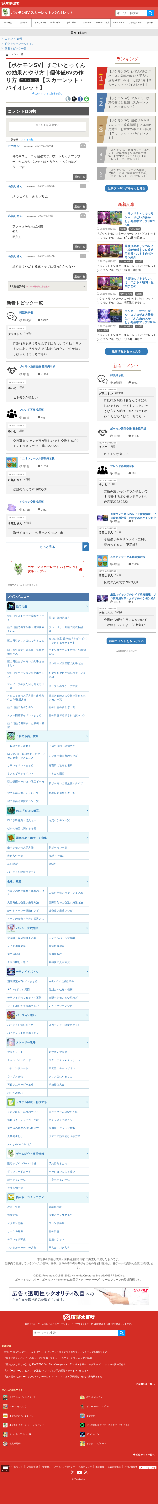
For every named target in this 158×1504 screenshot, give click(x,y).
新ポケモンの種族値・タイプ (66, 783)
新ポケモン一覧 (58, 847)
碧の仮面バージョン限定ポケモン (25, 783)
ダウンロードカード (19, 1171)
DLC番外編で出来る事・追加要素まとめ (25, 652)
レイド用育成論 (16, 946)
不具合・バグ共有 (59, 1247)
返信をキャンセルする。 (19, 43)
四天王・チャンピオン (62, 1068)
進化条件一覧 (15, 855)
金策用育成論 (57, 946)
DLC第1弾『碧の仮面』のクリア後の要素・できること (26, 755)
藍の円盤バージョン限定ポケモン (25, 674)
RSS (85, 1472)
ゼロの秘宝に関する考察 (21, 828)
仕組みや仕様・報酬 (60, 989)
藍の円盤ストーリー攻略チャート (25, 617)
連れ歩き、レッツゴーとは (23, 1120)
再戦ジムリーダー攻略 (20, 1084)
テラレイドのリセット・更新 (24, 997)
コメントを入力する (47, 124)
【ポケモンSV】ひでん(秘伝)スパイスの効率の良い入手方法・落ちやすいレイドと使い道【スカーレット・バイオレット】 (129, 78)
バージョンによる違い (62, 1171)
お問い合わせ (130, 1467)
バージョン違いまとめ (20, 1024)
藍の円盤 (8, 22)
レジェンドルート (18, 1068)
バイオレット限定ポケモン (23, 1033)
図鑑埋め (87, 22)
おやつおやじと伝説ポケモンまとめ (67, 674)
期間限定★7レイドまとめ (22, 981)
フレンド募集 (57, 1223)
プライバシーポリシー (64, 1467)
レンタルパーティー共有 (21, 1247)
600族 (52, 863)
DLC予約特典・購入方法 (21, 820)
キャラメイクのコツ (60, 1120)
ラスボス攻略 (15, 1076)
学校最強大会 (57, 1084)
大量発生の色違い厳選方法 (23, 902)
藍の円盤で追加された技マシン (67, 715)
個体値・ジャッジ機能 (62, 1128)
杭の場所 (12, 863)
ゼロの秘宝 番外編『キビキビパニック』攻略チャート (68, 640)
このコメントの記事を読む (48, 93)
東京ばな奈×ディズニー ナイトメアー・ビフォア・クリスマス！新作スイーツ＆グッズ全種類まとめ (56, 1352)
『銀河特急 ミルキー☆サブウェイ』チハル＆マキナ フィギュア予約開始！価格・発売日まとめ (53, 1376)
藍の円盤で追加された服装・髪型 (25, 725)
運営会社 (100, 1467)
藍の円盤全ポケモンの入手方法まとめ (25, 663)
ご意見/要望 (32, 1467)
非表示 (83, 32)
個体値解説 (55, 954)
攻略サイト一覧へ (145, 1454)
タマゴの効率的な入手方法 (64, 1136)
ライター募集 (149, 1468)
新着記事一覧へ (146, 1384)
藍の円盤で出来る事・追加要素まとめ (25, 629)
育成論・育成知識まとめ (21, 937)
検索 (150, 13)
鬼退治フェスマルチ (60, 1215)
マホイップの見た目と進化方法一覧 (25, 686)
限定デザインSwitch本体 (22, 1163)
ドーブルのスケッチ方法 (63, 686)
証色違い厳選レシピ (60, 910)
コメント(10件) (13, 38)
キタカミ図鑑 (57, 773)
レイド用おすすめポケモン (23, 1005)
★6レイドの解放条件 (61, 981)
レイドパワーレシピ (60, 1005)
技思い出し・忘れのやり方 (23, 1111)
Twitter (73, 1472)
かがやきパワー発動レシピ (23, 910)
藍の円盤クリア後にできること (25, 640)
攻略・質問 (14, 1207)
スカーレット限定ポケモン (64, 1024)
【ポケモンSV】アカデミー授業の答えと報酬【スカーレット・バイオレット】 (129, 102)
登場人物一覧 (15, 1187)
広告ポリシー (85, 1467)
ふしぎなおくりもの (134, 22)
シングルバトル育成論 (62, 937)
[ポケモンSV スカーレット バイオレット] (10, 4)
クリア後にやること (60, 1076)
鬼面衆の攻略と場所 (60, 765)
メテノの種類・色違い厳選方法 (25, 918)
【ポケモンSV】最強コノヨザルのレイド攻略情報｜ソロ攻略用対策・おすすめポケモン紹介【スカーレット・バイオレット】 (129, 154)
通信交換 (12, 1215)
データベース (118, 22)
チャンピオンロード (19, 1060)
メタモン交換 (15, 1223)
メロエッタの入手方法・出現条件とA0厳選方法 (25, 697)
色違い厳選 (55, 22)
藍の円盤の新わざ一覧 (62, 707)
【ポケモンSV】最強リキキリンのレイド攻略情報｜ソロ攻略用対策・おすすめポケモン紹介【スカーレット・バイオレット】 (129, 129)
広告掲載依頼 (114, 1467)
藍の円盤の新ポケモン (20, 707)
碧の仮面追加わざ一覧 (62, 793)
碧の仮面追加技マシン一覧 (23, 801)
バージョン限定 (102, 22)
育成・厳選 (71, 22)
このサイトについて (13, 1467)
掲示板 (150, 22)
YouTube (79, 1472)
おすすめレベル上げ (19, 1144)
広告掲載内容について (126, 651)
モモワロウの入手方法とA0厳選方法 (68, 652)
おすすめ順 (27, 139)
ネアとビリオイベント (20, 773)
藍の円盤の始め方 (59, 617)
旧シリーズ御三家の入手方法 (66, 663)
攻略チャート (15, 1052)
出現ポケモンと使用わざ (63, 997)
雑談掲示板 (55, 1207)
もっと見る (47, 546)
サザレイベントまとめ (20, 765)
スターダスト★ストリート (64, 1060)
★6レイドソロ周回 (18, 989)
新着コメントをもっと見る (126, 641)
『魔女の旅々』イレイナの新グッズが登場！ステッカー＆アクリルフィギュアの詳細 (48, 1358)
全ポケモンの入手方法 (20, 847)
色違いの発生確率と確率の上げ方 (25, 892)
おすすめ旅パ (15, 1092)
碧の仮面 (24, 22)
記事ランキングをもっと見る (126, 188)
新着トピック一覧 (15, 48)
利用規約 (46, 1467)
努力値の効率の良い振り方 (23, 1128)
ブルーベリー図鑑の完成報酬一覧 (67, 629)
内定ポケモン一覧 (59, 820)
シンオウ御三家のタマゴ (63, 755)
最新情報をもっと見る (126, 351)
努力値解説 (14, 954)
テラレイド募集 (16, 1239)
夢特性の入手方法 (59, 962)
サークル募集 (15, 1231)
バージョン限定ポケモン (21, 872)
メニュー (5, 1470)
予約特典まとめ (58, 1163)
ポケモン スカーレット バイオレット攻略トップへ (53, 569)
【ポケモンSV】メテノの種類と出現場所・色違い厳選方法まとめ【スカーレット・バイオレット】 (129, 173)
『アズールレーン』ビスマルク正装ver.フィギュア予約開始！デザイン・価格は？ (46, 1370)
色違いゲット (57, 1239)
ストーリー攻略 (39, 22)
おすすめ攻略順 (58, 1052)
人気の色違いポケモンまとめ (66, 892)
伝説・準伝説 (57, 855)
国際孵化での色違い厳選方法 (66, 902)
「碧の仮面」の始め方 (62, 745)
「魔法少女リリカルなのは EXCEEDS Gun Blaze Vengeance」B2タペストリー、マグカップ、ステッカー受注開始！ (65, 1364)
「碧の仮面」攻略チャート (23, 745)
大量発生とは (15, 1136)
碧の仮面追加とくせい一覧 (23, 793)
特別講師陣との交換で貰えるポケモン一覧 (67, 697)
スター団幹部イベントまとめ (24, 715)
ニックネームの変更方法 (63, 1111)
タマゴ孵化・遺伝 (18, 962)
